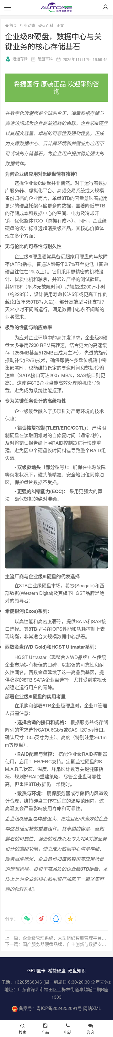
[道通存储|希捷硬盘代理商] (56, 8)
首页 (12, 25)
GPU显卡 (36, 970)
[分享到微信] (27, 918)
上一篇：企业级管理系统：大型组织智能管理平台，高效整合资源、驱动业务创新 (56, 938)
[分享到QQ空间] (70, 918)
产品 (45, 1032)
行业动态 (27, 25)
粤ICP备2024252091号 (59, 1008)
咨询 (90, 1032)
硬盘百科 (45, 25)
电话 (68, 1032)
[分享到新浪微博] (41, 918)
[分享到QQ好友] (56, 918)
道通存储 (20, 58)
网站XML (92, 1008)
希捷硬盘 (57, 970)
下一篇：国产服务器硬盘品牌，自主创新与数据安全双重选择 (56, 944)
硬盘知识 (77, 970)
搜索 (22, 1032)
